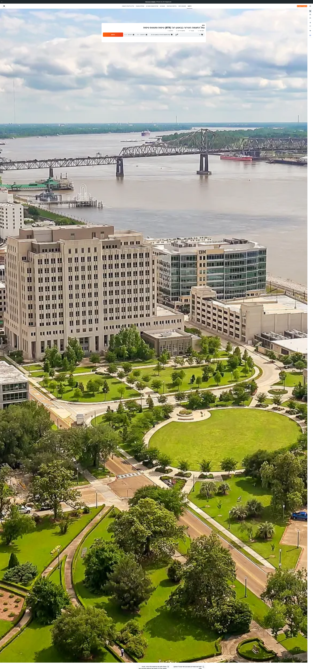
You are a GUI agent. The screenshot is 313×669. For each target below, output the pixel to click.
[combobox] (201, 31)
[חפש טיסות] (310, 11)
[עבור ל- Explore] (310, 22)
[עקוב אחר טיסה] (310, 26)
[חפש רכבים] (310, 18)
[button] (2, 2)
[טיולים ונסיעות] (310, 30)
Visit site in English (150, 2)
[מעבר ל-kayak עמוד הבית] (302, 6)
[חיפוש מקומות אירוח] (310, 14)
